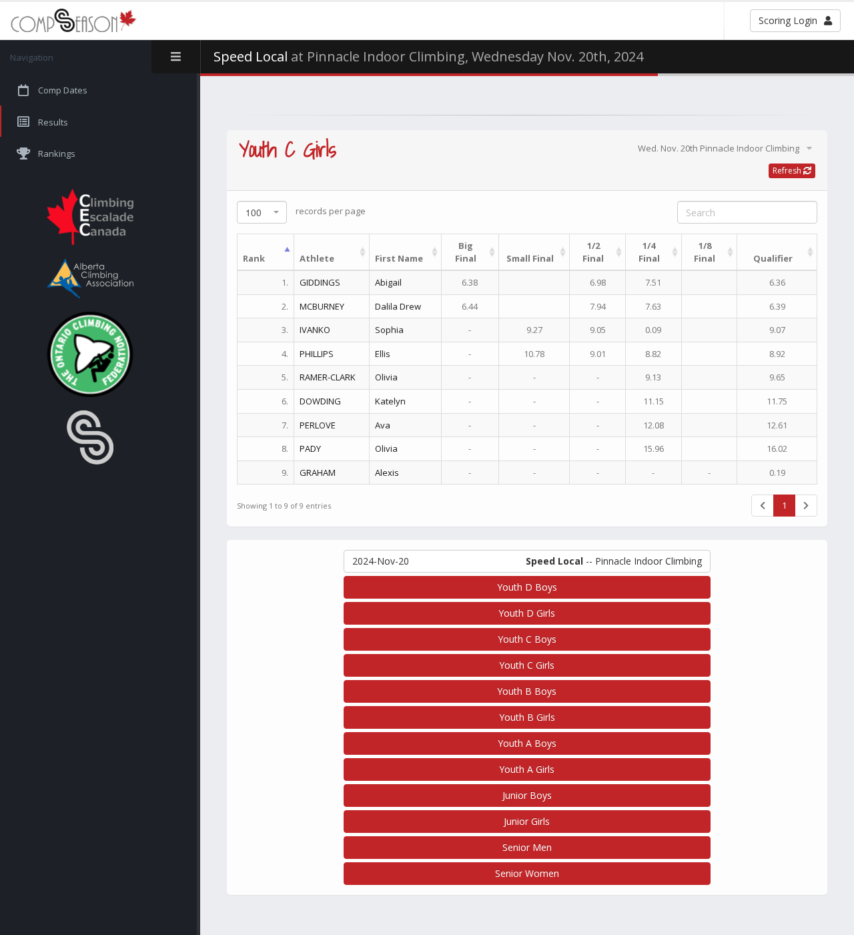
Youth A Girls (526, 769)
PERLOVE (318, 425)
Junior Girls (527, 821)
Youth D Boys (527, 587)
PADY (310, 448)
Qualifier (773, 258)
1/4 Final (649, 252)
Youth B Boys (526, 691)
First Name (399, 258)
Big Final (465, 252)
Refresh (788, 170)
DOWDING (320, 401)
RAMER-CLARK (328, 377)
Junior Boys (527, 795)
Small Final (530, 258)
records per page (306, 212)
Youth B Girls (527, 717)
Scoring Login (788, 20)
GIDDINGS (320, 282)
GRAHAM (318, 472)
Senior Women (527, 873)
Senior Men (527, 847)
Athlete (317, 258)
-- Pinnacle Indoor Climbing (527, 561)
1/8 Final (704, 252)
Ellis (382, 354)
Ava (382, 425)
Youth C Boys (527, 639)
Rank (254, 258)
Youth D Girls (526, 613)
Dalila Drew (398, 306)
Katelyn (390, 401)
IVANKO (315, 330)
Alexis (387, 472)
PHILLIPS (317, 354)
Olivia (386, 377)
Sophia (389, 330)
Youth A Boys (527, 743)
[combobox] (262, 212)
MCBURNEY (322, 306)
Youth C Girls (526, 665)
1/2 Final (593, 252)
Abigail (388, 282)
